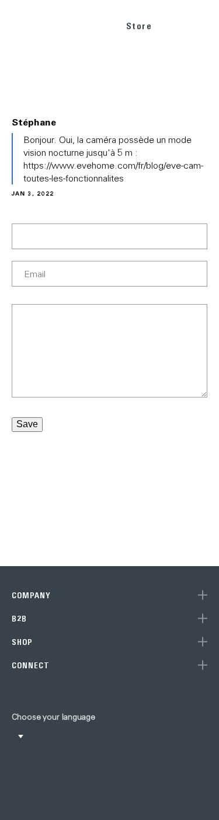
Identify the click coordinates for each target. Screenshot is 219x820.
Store (139, 26)
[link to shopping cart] (176, 24)
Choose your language (53, 716)
